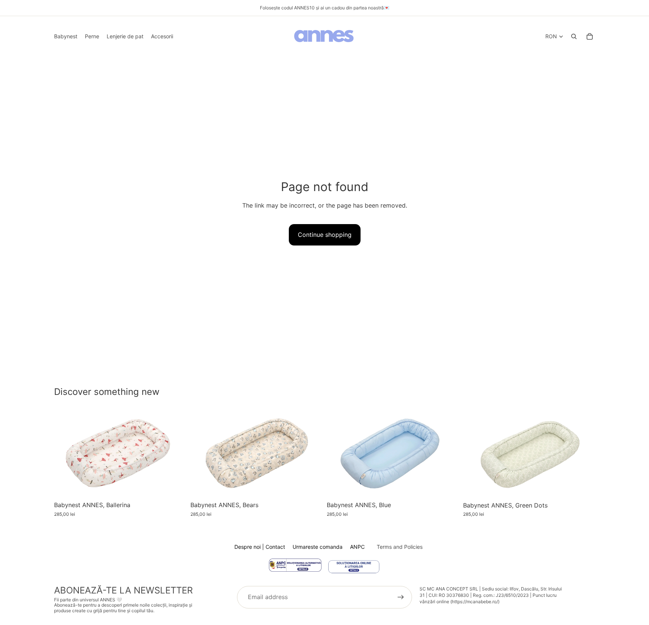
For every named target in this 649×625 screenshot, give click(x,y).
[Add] (174, 486)
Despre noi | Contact (259, 547)
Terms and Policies (400, 547)
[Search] (574, 36)
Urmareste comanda (318, 547)
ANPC (357, 547)
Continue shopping (325, 234)
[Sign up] (401, 597)
